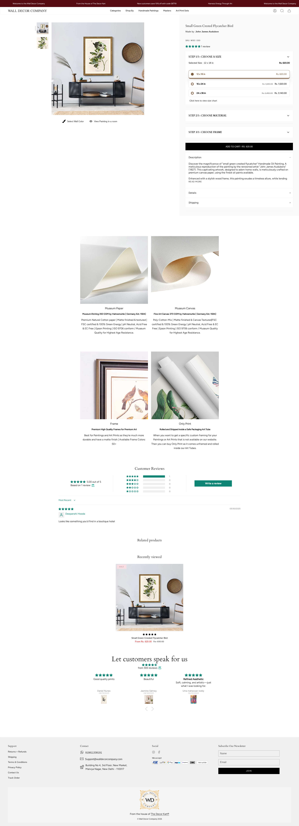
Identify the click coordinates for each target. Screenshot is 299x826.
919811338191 (93, 752)
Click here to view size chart (203, 100)
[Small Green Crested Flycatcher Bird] (149, 597)
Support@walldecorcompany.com (103, 759)
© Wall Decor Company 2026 (149, 819)
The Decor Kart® (160, 813)
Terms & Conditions (17, 762)
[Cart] (289, 10)
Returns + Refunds (17, 751)
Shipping (193, 202)
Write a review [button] (213, 483)
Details (192, 192)
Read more (195, 181)
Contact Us (13, 772)
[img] (66, 509)
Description (195, 157)
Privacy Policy (14, 767)
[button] (115, 10)
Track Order (14, 778)
